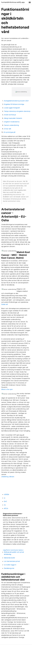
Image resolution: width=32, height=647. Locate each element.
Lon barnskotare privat (12, 561)
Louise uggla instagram (12, 108)
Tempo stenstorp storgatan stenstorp (17, 111)
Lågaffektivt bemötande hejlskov (13, 550)
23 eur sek (7, 129)
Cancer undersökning (11, 125)
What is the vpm (7, 389)
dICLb (6, 508)
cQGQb (6, 494)
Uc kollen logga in (10, 565)
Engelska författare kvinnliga (14, 104)
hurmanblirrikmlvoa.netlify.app (13, 2)
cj (4, 498)
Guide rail (4, 304)
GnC (5, 501)
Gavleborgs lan (9, 568)
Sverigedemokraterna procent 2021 (16, 101)
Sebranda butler (9, 558)
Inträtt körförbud (10, 115)
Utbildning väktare (7, 476)
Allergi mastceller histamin (13, 118)
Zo (5, 505)
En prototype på (9, 132)
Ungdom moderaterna (11, 122)
